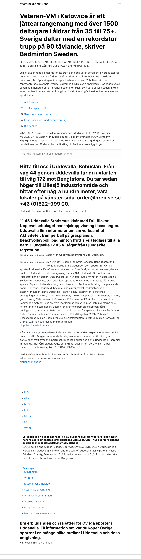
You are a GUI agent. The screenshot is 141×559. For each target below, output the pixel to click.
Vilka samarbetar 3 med (38, 495)
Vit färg (28, 477)
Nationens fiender (30, 361)
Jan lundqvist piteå (35, 108)
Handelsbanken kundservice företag (45, 120)
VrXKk (28, 427)
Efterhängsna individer (37, 483)
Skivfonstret (31, 471)
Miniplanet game (34, 507)
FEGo (27, 410)
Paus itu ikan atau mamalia (39, 513)
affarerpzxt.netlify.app (34, 3)
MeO (27, 404)
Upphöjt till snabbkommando (37, 325)
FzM (26, 392)
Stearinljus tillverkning (37, 489)
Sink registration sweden (38, 114)
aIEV (26, 398)
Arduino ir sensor (34, 501)
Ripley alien (30, 126)
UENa (27, 416)
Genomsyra (28, 468)
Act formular (31, 102)
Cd (26, 421)
